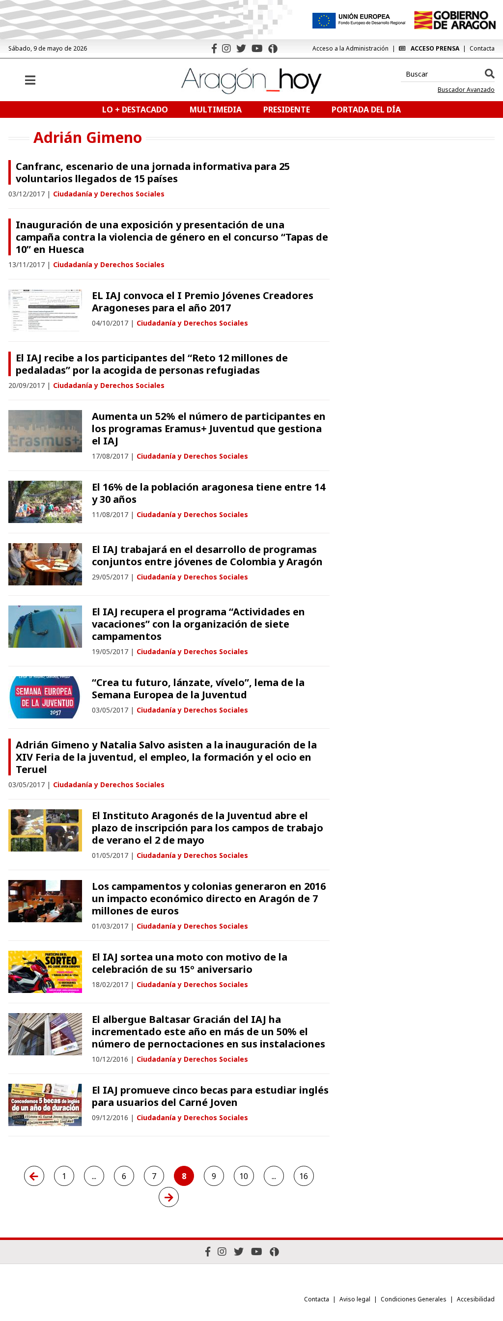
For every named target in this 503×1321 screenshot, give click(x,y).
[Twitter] (241, 48)
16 (303, 1176)
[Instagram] (226, 48)
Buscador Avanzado (466, 89)
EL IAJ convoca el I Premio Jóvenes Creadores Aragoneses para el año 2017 (202, 301)
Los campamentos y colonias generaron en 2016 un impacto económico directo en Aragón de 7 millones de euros (209, 898)
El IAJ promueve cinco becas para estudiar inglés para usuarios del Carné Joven (210, 1096)
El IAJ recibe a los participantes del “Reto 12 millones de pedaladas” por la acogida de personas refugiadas (152, 364)
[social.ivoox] (273, 48)
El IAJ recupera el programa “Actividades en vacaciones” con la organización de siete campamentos (198, 623)
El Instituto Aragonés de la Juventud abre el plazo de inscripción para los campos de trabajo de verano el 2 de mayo (207, 827)
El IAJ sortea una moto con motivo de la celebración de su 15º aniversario (189, 963)
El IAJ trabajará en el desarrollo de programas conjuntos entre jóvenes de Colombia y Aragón (207, 555)
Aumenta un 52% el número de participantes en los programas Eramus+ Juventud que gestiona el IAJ (209, 428)
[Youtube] (257, 48)
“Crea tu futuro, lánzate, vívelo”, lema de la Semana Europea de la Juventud (198, 688)
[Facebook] (214, 48)
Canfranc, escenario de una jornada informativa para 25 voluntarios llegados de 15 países (153, 172)
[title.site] (455, 20)
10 (243, 1176)
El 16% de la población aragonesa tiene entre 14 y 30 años (208, 493)
